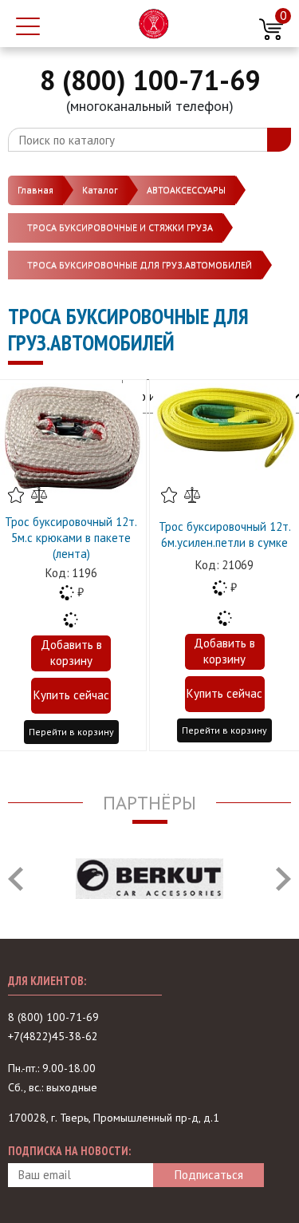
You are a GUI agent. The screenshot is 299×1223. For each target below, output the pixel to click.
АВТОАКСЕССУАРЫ (186, 190)
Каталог (100, 190)
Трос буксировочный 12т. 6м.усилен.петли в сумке (225, 534)
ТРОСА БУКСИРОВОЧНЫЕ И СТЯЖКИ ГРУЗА (120, 227)
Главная (35, 190)
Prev (15, 879)
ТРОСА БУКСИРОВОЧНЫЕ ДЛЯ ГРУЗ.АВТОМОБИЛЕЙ (139, 265)
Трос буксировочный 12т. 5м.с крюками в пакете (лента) (71, 537)
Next (283, 879)
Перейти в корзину (71, 732)
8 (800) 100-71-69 (150, 79)
